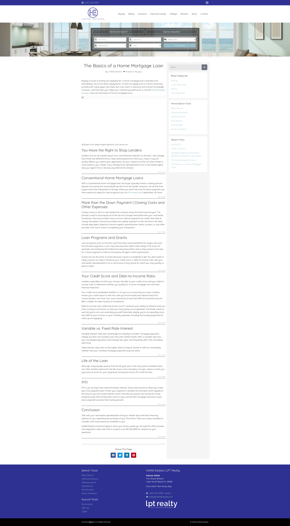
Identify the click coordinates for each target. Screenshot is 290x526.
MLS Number (177, 125)
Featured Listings (158, 14)
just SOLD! (176, 144)
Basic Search (177, 108)
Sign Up (85, 508)
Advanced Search (118, 31)
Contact (204, 14)
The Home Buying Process (183, 160)
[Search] (204, 67)
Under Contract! (178, 148)
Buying (121, 14)
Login (84, 511)
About (194, 14)
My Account (87, 504)
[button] (113, 455)
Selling (131, 14)
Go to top (161, 172)
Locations (142, 14)
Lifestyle (173, 14)
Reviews (184, 14)
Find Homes (180, 45)
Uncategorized (178, 93)
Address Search (178, 116)
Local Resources (178, 84)
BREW (91, 522)
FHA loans (133, 192)
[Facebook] (207, 2)
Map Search (176, 120)
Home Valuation (171, 31)
